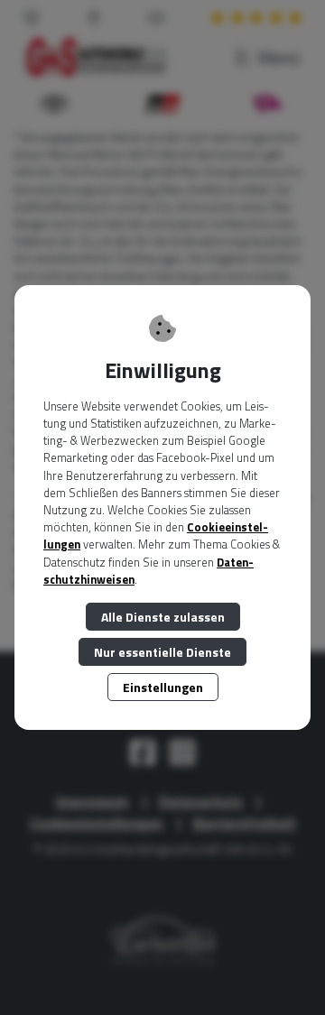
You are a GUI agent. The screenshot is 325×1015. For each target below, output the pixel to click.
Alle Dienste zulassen (163, 616)
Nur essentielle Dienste (162, 651)
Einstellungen (163, 687)
